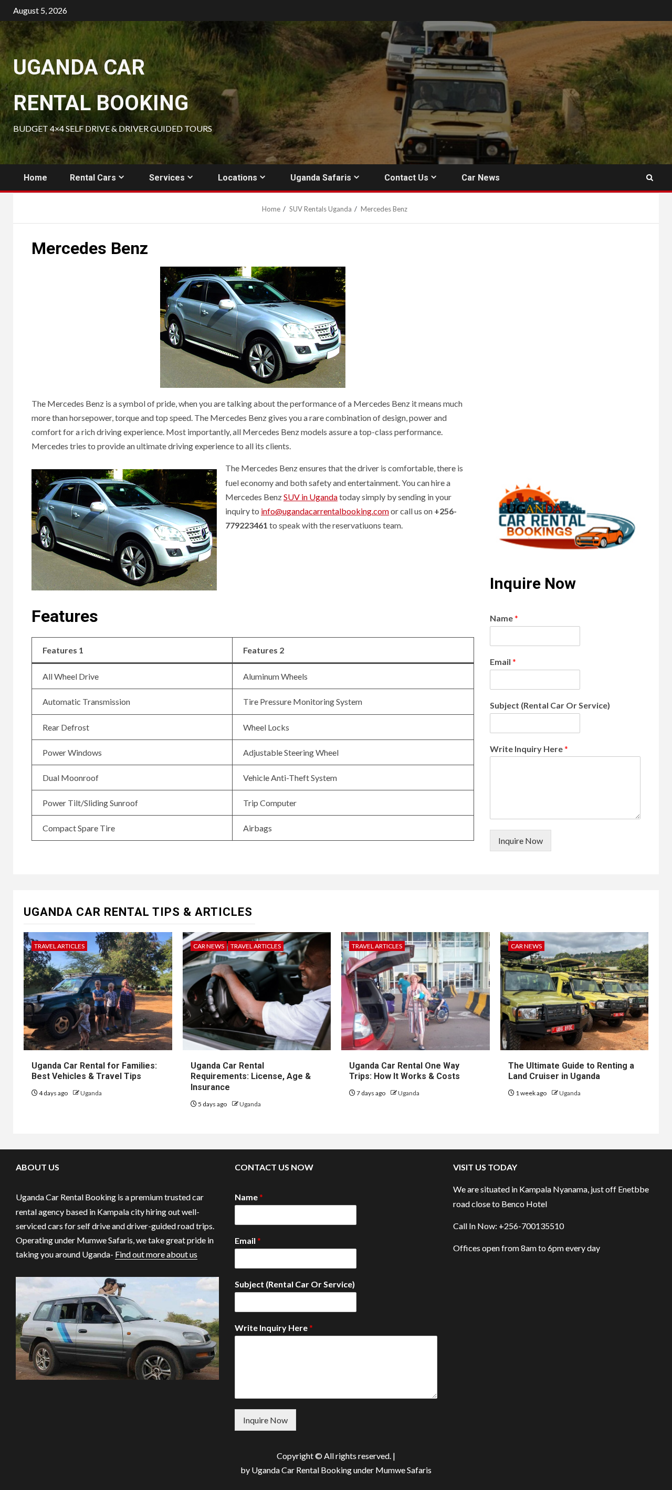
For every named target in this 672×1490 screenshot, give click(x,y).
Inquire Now (520, 841)
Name (504, 618)
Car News (480, 178)
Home (35, 178)
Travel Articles (59, 946)
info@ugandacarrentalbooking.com (325, 511)
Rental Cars (93, 178)
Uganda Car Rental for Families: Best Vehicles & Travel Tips (94, 1071)
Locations (237, 178)
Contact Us (406, 178)
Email (503, 662)
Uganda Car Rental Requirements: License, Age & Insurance (251, 1077)
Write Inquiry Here (529, 749)
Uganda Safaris (320, 178)
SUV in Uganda (311, 497)
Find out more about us (156, 1254)
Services (167, 178)
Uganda (91, 1093)
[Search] (649, 177)
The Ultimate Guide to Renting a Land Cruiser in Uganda (571, 1071)
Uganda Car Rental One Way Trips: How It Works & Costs (404, 1071)
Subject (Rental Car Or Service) (550, 705)
